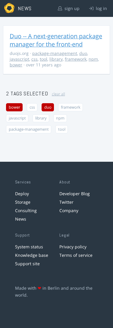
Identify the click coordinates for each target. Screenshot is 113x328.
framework (75, 59)
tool (43, 59)
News (20, 219)
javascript (19, 59)
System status (29, 247)
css (34, 59)
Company (68, 210)
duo (83, 53)
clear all (58, 94)
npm (93, 59)
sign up (71, 8)
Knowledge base (31, 255)
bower (16, 65)
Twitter (66, 202)
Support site (27, 263)
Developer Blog (74, 193)
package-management (54, 53)
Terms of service (76, 255)
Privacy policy (72, 247)
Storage (22, 202)
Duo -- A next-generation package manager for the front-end (56, 40)
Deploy (22, 193)
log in (101, 8)
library (56, 59)
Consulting (26, 210)
